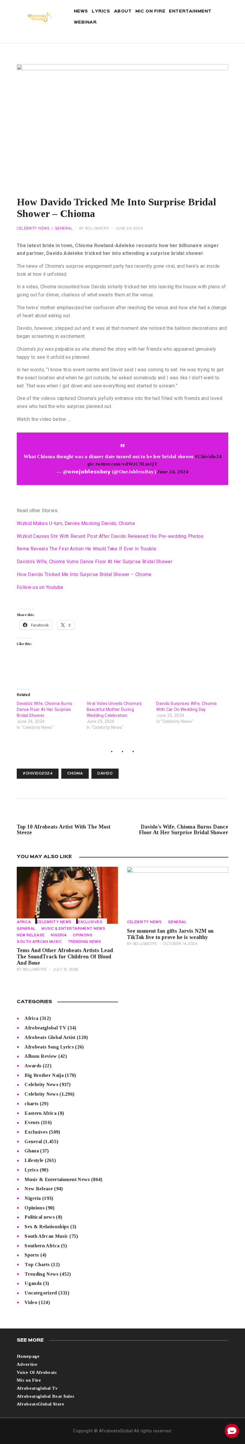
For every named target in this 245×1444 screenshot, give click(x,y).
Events (31, 1122)
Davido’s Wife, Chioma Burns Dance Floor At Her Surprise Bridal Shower (45, 709)
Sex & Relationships (46, 1226)
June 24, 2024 (172, 472)
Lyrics (31, 1169)
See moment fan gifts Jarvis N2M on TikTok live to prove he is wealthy (170, 934)
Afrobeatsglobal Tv (37, 1388)
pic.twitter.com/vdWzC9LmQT (122, 464)
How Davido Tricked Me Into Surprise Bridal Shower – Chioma (84, 574)
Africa (24, 922)
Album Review (40, 1056)
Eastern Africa (40, 1113)
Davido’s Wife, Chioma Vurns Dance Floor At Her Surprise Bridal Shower (94, 561)
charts (31, 1103)
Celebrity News (33, 228)
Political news (39, 1217)
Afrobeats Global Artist (49, 1037)
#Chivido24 (208, 456)
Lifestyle (33, 1160)
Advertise (27, 1364)
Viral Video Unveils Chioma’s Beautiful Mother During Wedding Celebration (114, 709)
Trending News (84, 941)
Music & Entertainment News (73, 928)
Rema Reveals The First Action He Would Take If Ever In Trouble (86, 549)
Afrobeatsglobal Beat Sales (45, 1396)
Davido (105, 773)
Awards (32, 1065)
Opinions (82, 935)
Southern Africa (41, 1245)
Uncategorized (40, 1292)
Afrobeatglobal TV (45, 1027)
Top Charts (37, 1264)
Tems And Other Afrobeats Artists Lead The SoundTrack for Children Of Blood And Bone (65, 956)
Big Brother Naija (43, 1075)
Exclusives (90, 922)
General (64, 228)
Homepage (28, 1356)
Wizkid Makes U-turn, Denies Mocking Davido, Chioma (76, 523)
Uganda (33, 1283)
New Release (31, 935)
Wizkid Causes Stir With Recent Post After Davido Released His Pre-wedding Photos (110, 536)
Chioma (75, 773)
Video (30, 1302)
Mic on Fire (29, 1380)
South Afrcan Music (39, 941)
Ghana (31, 1150)
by (94, 228)
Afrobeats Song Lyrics (49, 1046)
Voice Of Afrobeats (37, 1372)
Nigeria (59, 935)
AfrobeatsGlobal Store (41, 1404)
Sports (31, 1254)
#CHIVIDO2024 (38, 773)
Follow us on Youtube (40, 587)
